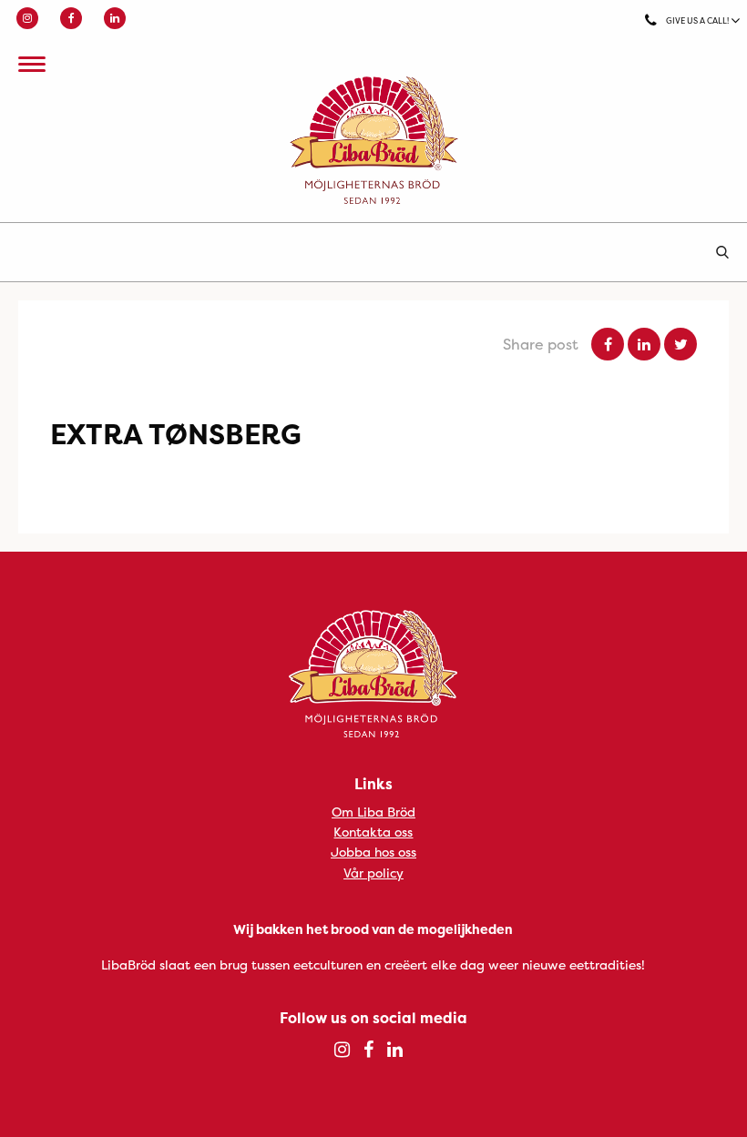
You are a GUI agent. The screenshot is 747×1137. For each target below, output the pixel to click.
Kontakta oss (373, 831)
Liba (373, 140)
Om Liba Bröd (373, 811)
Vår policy (373, 872)
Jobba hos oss (373, 851)
